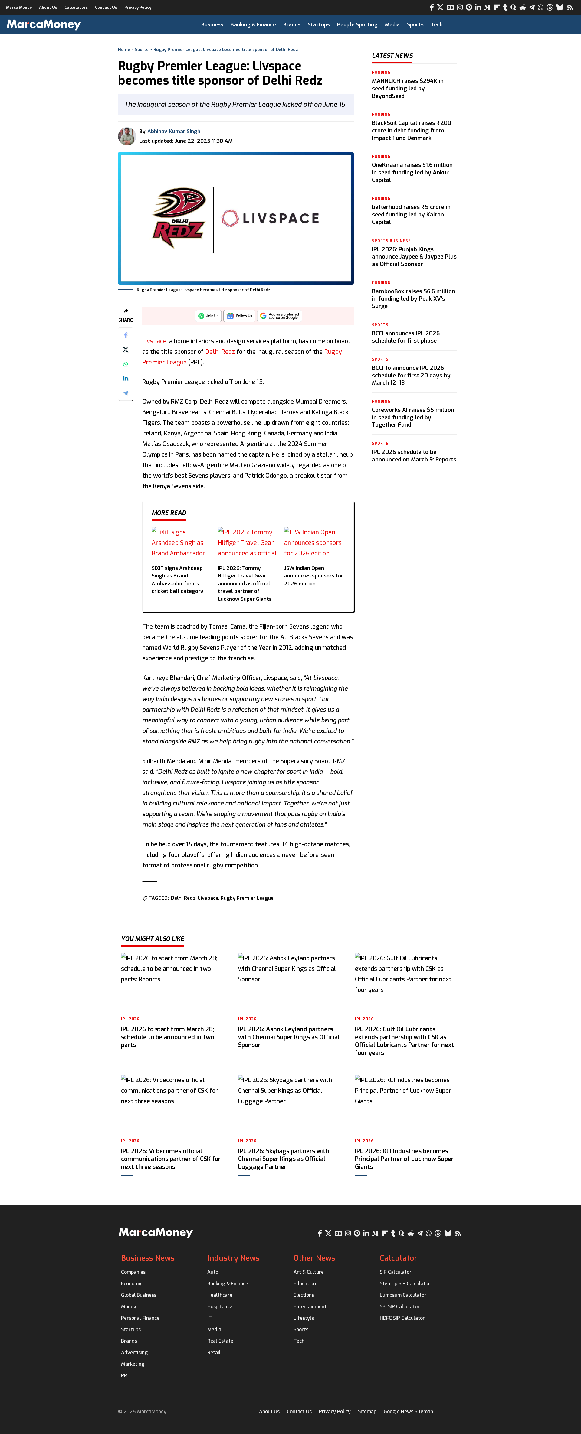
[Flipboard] (497, 7)
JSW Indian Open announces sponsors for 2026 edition (313, 576)
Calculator (398, 1258)
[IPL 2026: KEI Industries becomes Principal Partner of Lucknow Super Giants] (407, 1104)
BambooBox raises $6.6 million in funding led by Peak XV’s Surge (413, 298)
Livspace (154, 341)
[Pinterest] (469, 7)
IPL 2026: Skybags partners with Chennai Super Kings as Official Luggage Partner (283, 1159)
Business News (148, 1258)
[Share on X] (125, 349)
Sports (142, 50)
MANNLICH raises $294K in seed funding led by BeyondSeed (408, 88)
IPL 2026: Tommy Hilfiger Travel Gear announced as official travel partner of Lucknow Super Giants (245, 584)
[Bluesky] (560, 7)
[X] (440, 7)
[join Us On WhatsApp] (208, 317)
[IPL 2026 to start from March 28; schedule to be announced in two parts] (173, 982)
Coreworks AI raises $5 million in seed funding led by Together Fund (413, 417)
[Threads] (550, 7)
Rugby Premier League (247, 898)
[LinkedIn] (478, 7)
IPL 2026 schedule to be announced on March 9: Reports (414, 455)
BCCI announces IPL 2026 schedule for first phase (406, 336)
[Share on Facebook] (125, 335)
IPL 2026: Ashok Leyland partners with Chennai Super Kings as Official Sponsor (289, 1037)
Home (124, 50)
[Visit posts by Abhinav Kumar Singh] (127, 136)
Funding (381, 72)
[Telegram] (531, 7)
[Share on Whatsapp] (125, 364)
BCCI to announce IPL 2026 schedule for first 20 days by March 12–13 (411, 375)
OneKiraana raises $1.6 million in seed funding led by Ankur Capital (412, 172)
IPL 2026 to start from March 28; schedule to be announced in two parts (167, 1037)
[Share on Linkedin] (125, 378)
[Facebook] (431, 7)
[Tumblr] (505, 7)
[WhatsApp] (540, 7)
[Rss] (570, 7)
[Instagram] (459, 7)
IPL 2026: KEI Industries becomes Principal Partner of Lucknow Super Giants (404, 1159)
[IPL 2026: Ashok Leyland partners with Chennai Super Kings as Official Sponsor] (290, 982)
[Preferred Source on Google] (279, 317)
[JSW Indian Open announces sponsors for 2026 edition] (314, 544)
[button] (555, 25)
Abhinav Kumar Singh (173, 131)
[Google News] (450, 7)
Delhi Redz (220, 352)
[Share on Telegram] (125, 393)
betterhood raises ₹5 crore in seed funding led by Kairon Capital (411, 214)
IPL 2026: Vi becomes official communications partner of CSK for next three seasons (171, 1159)
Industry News (233, 1258)
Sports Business (391, 240)
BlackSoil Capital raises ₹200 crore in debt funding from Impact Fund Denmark (411, 130)
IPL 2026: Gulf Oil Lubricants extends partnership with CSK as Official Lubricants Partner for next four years (404, 1041)
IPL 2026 (130, 1019)
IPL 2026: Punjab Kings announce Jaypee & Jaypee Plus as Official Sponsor (414, 256)
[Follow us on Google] (239, 317)
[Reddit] (522, 7)
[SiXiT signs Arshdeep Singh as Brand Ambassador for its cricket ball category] (182, 544)
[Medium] (487, 7)
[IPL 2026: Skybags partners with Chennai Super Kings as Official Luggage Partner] (290, 1104)
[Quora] (513, 7)
